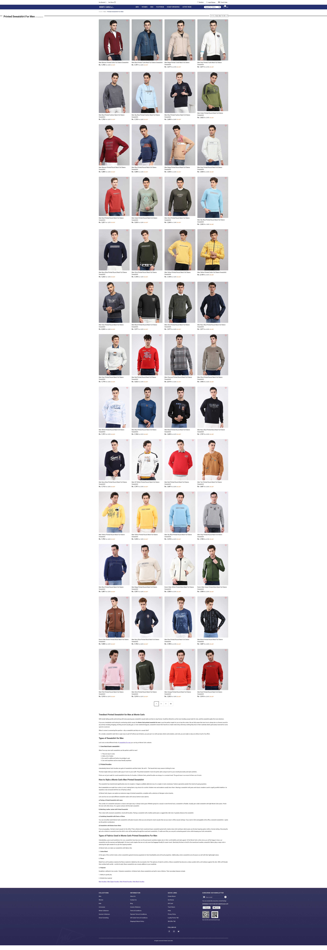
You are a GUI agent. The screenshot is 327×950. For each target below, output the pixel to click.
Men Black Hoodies (138, 881)
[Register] (225, 897)
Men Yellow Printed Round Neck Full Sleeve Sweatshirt (177, 273)
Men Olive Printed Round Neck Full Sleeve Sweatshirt (177, 219)
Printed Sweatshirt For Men (115, 11)
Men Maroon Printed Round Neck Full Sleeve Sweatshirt (112, 168)
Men (104, 11)
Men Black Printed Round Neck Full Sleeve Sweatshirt (144, 326)
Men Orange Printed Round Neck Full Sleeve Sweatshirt (178, 693)
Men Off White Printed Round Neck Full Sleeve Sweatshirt (145, 483)
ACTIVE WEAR (186, 7)
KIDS (151, 7)
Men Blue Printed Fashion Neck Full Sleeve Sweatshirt (111, 116)
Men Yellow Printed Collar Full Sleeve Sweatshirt (211, 272)
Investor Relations (135, 907)
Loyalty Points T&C (173, 918)
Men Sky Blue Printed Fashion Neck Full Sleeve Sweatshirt (146, 116)
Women (101, 900)
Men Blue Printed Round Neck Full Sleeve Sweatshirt (144, 168)
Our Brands (102, 2)
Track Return (171, 907)
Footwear (160, 7)
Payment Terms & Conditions (138, 914)
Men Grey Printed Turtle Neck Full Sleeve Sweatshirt (209, 63)
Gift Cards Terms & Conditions (138, 918)
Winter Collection (104, 910)
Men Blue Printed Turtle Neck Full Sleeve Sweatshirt (147, 62)
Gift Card (170, 903)
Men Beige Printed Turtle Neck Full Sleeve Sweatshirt (177, 63)
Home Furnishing (103, 918)
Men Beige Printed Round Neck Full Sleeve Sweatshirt (177, 168)
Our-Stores (171, 900)
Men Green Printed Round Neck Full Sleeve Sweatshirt (210, 114)
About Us (132, 896)
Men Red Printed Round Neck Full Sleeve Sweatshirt (144, 378)
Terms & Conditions (135, 910)
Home (100, 11)
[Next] (170, 703)
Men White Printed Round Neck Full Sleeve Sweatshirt (111, 431)
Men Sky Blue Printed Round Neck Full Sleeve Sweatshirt (211, 221)
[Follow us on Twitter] (179, 931)
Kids (100, 903)
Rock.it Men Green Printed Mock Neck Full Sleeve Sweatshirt (212, 588)
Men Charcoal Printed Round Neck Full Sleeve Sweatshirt (178, 378)
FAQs (169, 910)
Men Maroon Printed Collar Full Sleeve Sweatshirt (113, 62)
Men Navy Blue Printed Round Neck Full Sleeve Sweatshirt (113, 273)
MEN (137, 7)
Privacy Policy (172, 914)
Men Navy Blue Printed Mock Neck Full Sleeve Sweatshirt (211, 431)
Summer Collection (104, 914)
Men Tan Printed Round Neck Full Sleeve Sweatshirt (209, 483)
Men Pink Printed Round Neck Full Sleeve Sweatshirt (111, 693)
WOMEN (144, 7)
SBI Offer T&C (172, 921)
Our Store (111, 2)
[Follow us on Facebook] (170, 931)
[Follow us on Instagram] (175, 931)
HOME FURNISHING (173, 7)
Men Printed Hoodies (126, 881)
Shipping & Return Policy (137, 921)
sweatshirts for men (125, 742)
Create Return (172, 896)
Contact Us (133, 900)
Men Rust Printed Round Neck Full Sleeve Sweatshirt (111, 219)
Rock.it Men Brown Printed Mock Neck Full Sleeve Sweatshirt (113, 640)
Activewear (102, 907)
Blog (131, 903)
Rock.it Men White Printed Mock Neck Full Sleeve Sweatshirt (179, 588)
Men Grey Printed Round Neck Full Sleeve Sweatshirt (209, 168)
